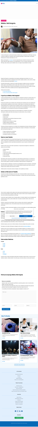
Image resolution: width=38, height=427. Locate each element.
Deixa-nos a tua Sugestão (19, 379)
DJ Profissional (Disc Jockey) (27, 355)
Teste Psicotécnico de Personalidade (19, 389)
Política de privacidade (19, 401)
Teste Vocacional (19, 388)
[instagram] (18, 411)
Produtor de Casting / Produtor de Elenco (9, 356)
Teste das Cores (19, 385)
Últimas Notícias (19, 378)
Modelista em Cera (6, 333)
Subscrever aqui (19, 417)
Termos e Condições (19, 404)
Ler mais (3, 361)
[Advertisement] (19, 11)
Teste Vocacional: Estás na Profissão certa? (19, 391)
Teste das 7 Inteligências (19, 387)
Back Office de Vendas (25, 333)
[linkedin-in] (20, 411)
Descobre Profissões (19, 374)
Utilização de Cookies (19, 402)
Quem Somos (19, 397)
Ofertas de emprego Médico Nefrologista (10, 92)
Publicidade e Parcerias (19, 398)
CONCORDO (26, 216)
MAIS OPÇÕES (12, 216)
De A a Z (19, 375)
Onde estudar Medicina (7, 91)
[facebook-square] (16, 411)
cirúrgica (15, 81)
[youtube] (22, 411)
